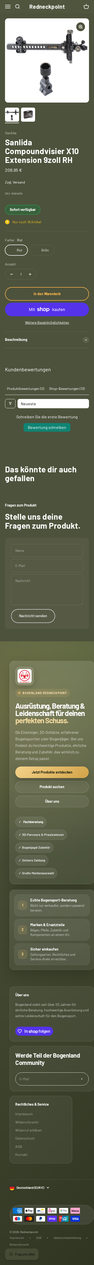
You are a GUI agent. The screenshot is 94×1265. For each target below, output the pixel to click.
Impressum (24, 1114)
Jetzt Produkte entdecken (52, 772)
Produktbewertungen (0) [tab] (25, 388)
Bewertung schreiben (47, 427)
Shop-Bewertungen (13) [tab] (67, 388)
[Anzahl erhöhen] (30, 274)
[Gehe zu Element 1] (12, 115)
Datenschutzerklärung (67, 1237)
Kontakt (21, 1154)
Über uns (52, 801)
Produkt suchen (52, 787)
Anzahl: (11, 264)
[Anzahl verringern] (11, 274)
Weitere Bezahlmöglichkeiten (47, 322)
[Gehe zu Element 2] (28, 115)
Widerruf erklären (28, 1130)
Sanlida (10, 133)
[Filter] (10, 403)
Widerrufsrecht (27, 1122)
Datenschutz (25, 1138)
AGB (18, 1146)
